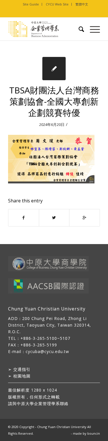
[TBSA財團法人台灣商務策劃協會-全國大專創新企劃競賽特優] (54, 68)
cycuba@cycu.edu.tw (47, 351)
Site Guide (31, 4)
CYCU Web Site (57, 4)
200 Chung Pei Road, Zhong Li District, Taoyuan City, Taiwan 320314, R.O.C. (49, 325)
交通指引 (22, 369)
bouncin (93, 433)
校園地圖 (22, 376)
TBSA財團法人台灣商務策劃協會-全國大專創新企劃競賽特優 (54, 101)
